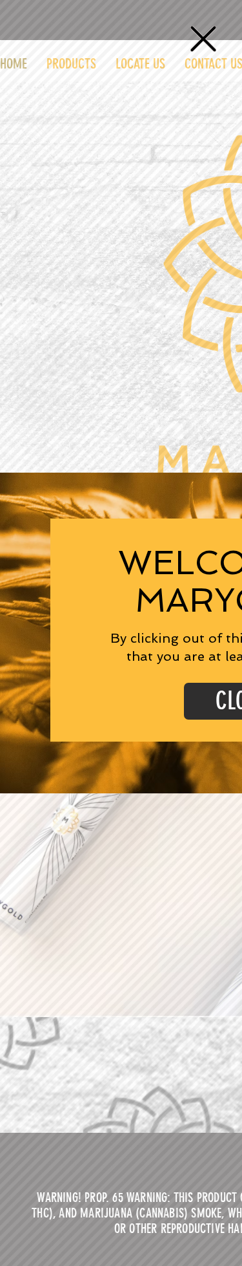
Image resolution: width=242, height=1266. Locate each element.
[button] (203, 39)
